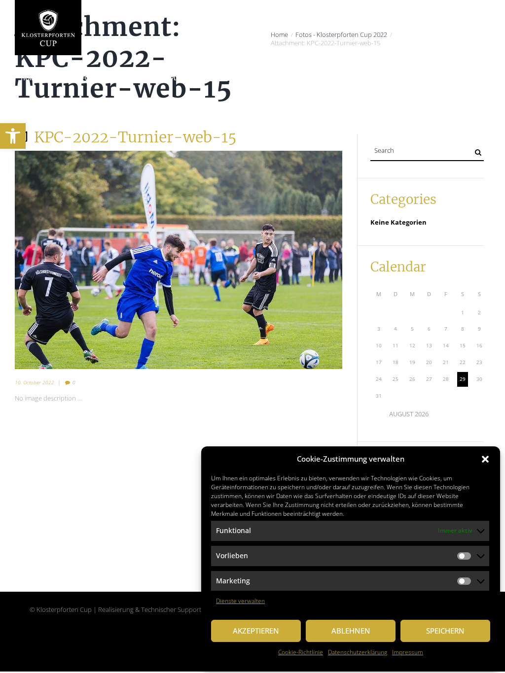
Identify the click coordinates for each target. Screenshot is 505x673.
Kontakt (34, 107)
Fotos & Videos (445, 78)
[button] (485, 459)
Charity (143, 78)
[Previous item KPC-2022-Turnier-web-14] (97, 259)
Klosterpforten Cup (85, 78)
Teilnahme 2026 (293, 78)
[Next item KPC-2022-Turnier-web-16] (260, 259)
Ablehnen (350, 631)
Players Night (193, 78)
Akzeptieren (256, 631)
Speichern (445, 631)
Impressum (407, 652)
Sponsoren (389, 78)
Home (29, 78)
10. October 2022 (34, 382)
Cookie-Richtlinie (300, 652)
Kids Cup (345, 78)
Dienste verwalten (240, 601)
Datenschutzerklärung (357, 652)
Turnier (241, 78)
